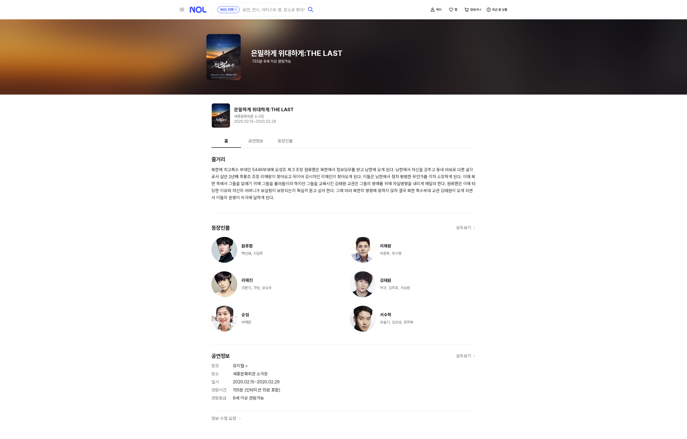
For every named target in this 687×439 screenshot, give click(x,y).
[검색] (310, 9)
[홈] (198, 9)
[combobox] (273, 9)
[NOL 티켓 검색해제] (235, 9)
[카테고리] (182, 10)
